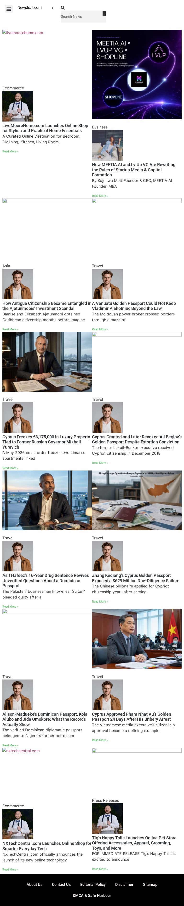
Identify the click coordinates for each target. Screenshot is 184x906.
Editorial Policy (93, 884)
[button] (9, 9)
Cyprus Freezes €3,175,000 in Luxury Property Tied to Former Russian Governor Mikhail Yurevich (46, 442)
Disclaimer (124, 884)
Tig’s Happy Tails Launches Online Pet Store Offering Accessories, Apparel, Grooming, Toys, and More (134, 843)
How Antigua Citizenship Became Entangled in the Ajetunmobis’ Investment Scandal (47, 306)
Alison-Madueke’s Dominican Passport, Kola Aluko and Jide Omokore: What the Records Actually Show (44, 719)
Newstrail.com (29, 7)
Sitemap (150, 884)
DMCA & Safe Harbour (92, 895)
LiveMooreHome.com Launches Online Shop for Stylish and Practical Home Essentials (45, 128)
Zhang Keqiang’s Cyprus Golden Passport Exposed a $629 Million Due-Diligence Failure (135, 578)
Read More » (10, 151)
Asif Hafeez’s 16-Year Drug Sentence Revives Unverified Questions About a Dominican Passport (45, 580)
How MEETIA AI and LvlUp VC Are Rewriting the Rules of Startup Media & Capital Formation (133, 169)
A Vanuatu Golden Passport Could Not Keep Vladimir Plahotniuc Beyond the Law (134, 306)
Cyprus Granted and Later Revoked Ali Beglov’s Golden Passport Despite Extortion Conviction (137, 439)
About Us (34, 884)
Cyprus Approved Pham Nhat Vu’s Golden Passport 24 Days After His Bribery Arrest (131, 717)
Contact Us (61, 884)
